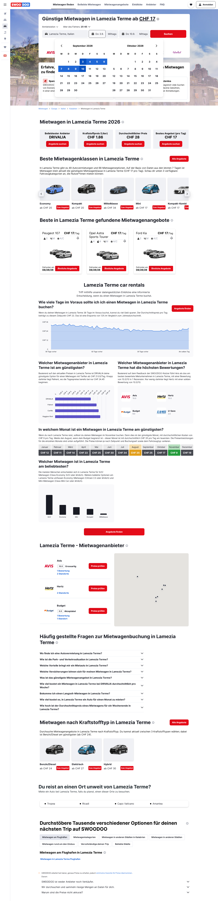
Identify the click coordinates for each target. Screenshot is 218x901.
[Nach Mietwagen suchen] (5, 26)
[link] (57, 144)
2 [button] (75, 61)
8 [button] (68, 68)
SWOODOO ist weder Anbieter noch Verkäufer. (68, 881)
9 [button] (76, 68)
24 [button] (82, 83)
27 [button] (104, 83)
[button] (5, 4)
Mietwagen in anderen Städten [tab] (166, 837)
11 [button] (90, 68)
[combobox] (50, 26)
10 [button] (82, 68)
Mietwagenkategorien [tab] (84, 837)
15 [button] (68, 75)
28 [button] (61, 90)
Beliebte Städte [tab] (122, 844)
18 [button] (90, 75)
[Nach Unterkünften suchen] (5, 20)
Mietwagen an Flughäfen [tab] (54, 837)
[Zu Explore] (5, 39)
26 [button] (97, 83)
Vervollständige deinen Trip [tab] (95, 844)
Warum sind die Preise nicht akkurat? (62, 892)
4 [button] (90, 61)
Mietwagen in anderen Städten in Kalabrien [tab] (123, 837)
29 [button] (68, 90)
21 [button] (61, 83)
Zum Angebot (63, 207)
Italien (63, 108)
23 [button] (75, 83)
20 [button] (104, 75)
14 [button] (61, 75)
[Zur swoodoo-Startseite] (20, 5)
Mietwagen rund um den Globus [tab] (58, 844)
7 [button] (61, 68)
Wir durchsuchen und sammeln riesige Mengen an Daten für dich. (78, 887)
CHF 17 (147, 19)
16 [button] (75, 75)
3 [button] (83, 61)
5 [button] (97, 61)
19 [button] (97, 75)
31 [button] (149, 90)
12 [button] (97, 68)
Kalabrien (73, 108)
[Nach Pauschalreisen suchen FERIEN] (5, 32)
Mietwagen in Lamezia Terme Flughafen (60, 859)
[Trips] (5, 47)
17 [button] (82, 75)
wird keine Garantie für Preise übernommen (114, 873)
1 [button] (68, 61)
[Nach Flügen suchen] (5, 14)
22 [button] (68, 83)
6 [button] (104, 61)
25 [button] (89, 83)
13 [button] (104, 68)
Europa (54, 108)
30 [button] (75, 90)
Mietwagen (43, 108)
